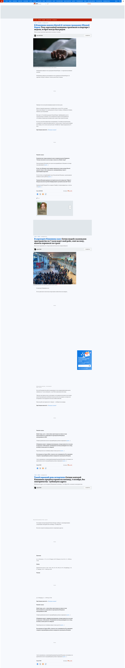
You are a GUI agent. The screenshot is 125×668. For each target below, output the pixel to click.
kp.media (70, 191)
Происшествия (59, 1)
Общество (20, 1)
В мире (30, 1)
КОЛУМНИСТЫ (49, 1)
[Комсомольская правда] (39, 4)
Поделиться (88, 35)
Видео (10, 1)
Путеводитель (99, 1)
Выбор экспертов (67, 1)
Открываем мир (79, 1)
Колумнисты (54, 19)
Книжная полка (106, 1)
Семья (85, 1)
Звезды (34, 1)
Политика (15, 1)
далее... (46, 165)
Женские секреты (91, 1)
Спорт (54, 1)
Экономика (25, 1)
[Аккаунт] (123, 1)
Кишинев (43, 19)
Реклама (89, 3)
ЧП (38, 198)
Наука (44, 1)
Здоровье (39, 1)
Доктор (73, 1)
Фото (7, 1)
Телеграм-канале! (52, 130)
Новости (39, 19)
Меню (1, 1)
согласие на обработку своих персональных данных (83, 368)
